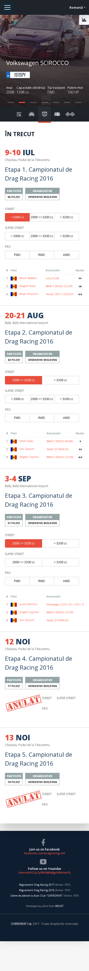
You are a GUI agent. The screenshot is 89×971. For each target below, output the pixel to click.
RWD (41, 255)
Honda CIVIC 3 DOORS (59, 294)
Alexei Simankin (28, 294)
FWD (17, 255)
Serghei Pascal (27, 286)
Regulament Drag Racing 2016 (36, 890)
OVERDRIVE (19, 924)
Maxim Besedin (28, 278)
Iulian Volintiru (28, 604)
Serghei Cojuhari (29, 457)
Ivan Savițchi (26, 449)
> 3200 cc (66, 217)
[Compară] (84, 20)
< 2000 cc (17, 217)
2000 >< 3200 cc (42, 217)
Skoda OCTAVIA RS (57, 449)
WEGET (59, 906)
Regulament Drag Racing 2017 (36, 884)
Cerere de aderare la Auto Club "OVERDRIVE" (36, 895)
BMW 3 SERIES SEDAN (59, 441)
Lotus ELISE (52, 278)
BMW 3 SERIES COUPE (59, 286)
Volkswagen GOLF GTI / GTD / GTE (66, 604)
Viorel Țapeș (26, 441)
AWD (66, 255)
